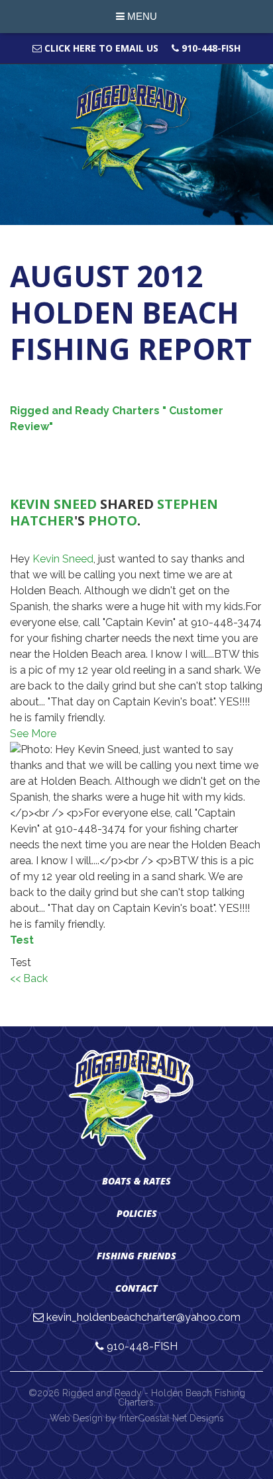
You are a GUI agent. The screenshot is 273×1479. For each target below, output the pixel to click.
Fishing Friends (136, 1255)
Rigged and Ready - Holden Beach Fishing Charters (137, 138)
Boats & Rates (136, 1181)
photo (112, 520)
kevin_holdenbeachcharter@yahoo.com (143, 1317)
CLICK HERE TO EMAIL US (100, 48)
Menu (141, 16)
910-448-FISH (210, 48)
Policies (137, 1213)
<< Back (29, 978)
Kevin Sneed (53, 504)
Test (22, 940)
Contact (136, 1288)
